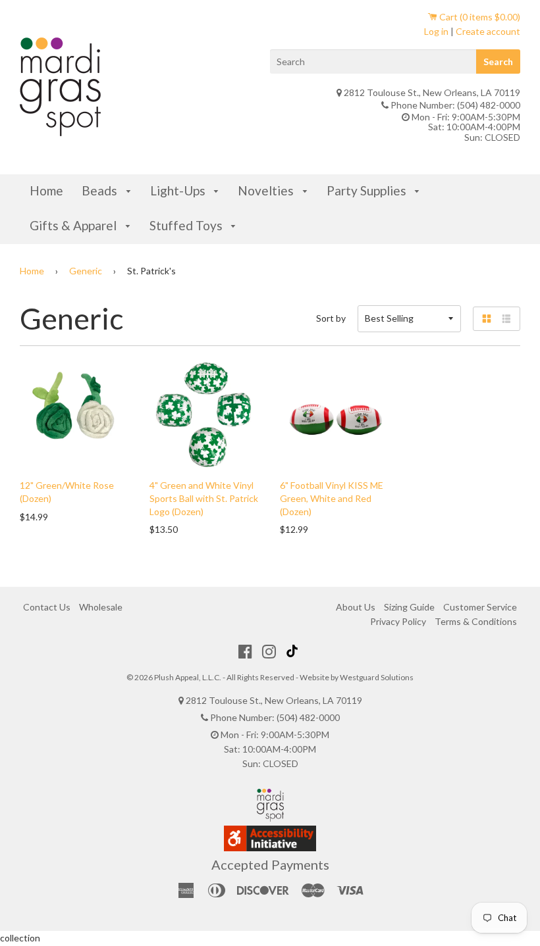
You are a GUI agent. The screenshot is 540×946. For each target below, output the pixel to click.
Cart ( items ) (478, 16)
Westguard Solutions (377, 677)
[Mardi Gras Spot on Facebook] (245, 651)
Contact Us (46, 606)
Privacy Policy (398, 621)
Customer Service (480, 606)
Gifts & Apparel (74, 225)
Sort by (331, 318)
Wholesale (100, 606)
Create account (488, 31)
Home (46, 190)
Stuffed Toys (187, 225)
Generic (85, 270)
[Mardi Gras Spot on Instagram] (269, 651)
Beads (101, 190)
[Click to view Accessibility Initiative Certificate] (270, 847)
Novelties (267, 190)
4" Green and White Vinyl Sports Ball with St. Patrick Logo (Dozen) (203, 498)
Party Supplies (368, 190)
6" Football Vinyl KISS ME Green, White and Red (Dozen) (331, 498)
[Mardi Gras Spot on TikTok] (294, 651)
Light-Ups (179, 190)
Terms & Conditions (476, 621)
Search (498, 61)
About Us (355, 606)
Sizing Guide (409, 606)
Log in (436, 31)
